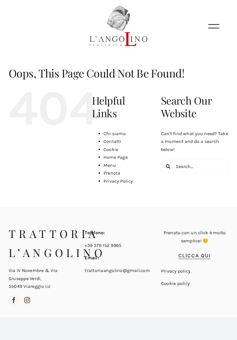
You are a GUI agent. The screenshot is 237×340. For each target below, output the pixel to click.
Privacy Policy (118, 181)
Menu (109, 165)
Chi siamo (114, 133)
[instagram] (27, 300)
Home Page (115, 157)
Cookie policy (175, 283)
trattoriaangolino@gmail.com (117, 270)
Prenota (112, 173)
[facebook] (14, 300)
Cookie (110, 149)
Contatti (112, 141)
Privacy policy (175, 271)
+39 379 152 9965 (103, 245)
